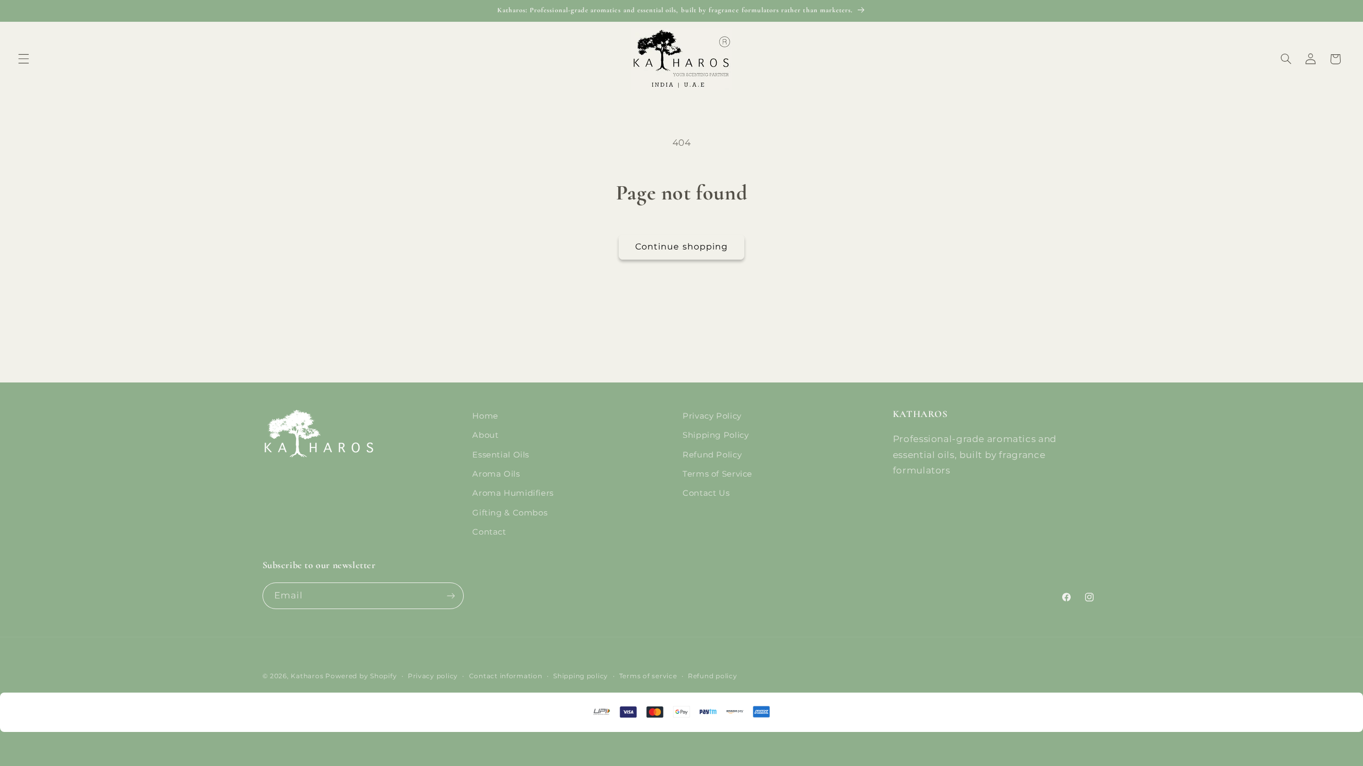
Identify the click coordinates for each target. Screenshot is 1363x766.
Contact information (506, 676)
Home (485, 416)
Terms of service (648, 676)
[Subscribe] (450, 595)
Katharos (307, 676)
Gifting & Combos (509, 513)
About (485, 435)
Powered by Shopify (361, 676)
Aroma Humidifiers (513, 493)
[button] (23, 59)
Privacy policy (433, 676)
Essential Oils (500, 455)
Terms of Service (717, 474)
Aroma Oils (496, 474)
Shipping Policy (716, 435)
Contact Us (706, 493)
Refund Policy (712, 455)
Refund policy (712, 676)
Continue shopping (681, 247)
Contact (489, 532)
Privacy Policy (712, 416)
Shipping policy (580, 676)
